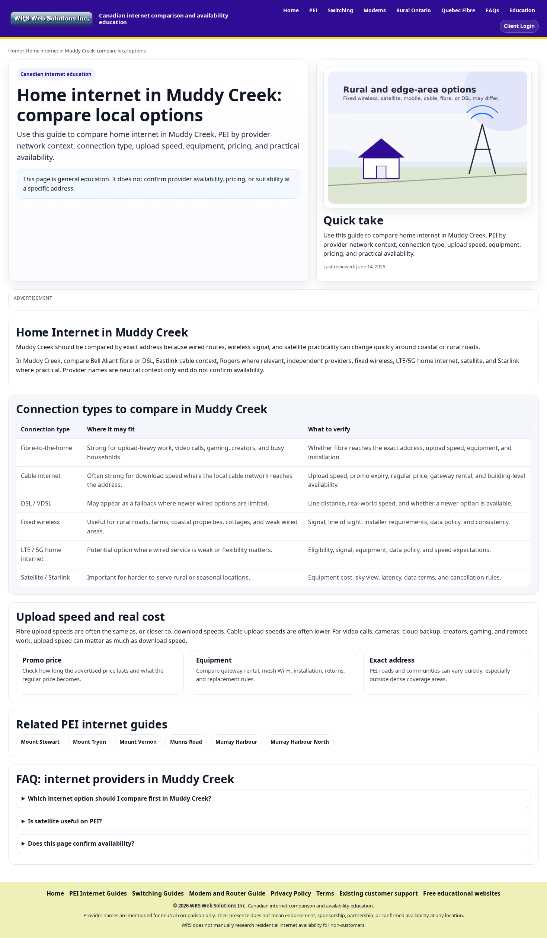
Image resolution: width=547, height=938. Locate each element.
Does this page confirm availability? (81, 843)
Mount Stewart (40, 741)
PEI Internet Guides (98, 893)
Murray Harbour (236, 741)
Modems (375, 10)
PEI (313, 10)
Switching (340, 10)
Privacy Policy (291, 893)
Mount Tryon (89, 741)
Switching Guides (158, 893)
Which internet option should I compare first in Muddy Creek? (119, 798)
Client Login (519, 25)
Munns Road (186, 741)
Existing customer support (378, 893)
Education (522, 10)
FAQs (492, 10)
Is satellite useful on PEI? (65, 821)
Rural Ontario (413, 10)
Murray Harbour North (300, 741)
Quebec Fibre (458, 10)
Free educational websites (461, 893)
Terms (325, 893)
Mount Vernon (138, 741)
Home (291, 10)
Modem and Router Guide (227, 893)
